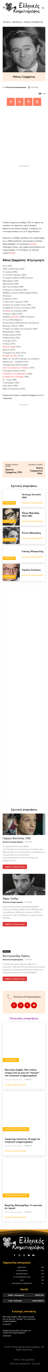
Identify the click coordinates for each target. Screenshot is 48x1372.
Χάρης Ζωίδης (10, 898)
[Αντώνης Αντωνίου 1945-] (11, 498)
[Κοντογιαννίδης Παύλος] (24, 942)
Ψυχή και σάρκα (9, 347)
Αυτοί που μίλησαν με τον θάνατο (16, 368)
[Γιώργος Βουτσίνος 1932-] (24, 824)
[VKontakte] (28, 1255)
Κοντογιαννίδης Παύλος (16, 956)
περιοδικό (33, 244)
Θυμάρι (12, 253)
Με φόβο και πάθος (10, 356)
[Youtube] (34, 1005)
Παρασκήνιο (11, 1060)
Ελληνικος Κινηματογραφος (16, 87)
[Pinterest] (28, 102)
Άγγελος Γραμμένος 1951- (14, 471)
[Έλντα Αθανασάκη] (11, 535)
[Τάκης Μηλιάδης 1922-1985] (11, 517)
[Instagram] (21, 1005)
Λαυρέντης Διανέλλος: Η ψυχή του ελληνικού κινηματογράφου (22, 1140)
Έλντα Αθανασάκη (31, 533)
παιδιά (7, 311)
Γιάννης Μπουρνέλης (32, 551)
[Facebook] (11, 102)
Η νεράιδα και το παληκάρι (13, 377)
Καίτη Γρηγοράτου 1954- (36, 470)
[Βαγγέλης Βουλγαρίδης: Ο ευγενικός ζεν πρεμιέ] (24, 1179)
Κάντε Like (39, 1295)
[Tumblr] (37, 102)
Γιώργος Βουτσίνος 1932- (17, 838)
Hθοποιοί (17, 22)
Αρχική (6, 22)
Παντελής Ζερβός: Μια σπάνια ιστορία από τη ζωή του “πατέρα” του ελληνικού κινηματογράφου (22, 1072)
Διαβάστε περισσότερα (32, 503)
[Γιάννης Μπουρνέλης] (11, 553)
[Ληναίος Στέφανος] (11, 572)
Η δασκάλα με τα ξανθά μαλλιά (15, 374)
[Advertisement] (24, 137)
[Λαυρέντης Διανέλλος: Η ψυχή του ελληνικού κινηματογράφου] (24, 1113)
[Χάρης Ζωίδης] (24, 884)
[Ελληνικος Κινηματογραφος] (10, 996)
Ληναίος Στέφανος (31, 569)
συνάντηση (15, 317)
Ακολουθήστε (37, 1301)
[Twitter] (20, 102)
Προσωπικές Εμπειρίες (16, 1129)
